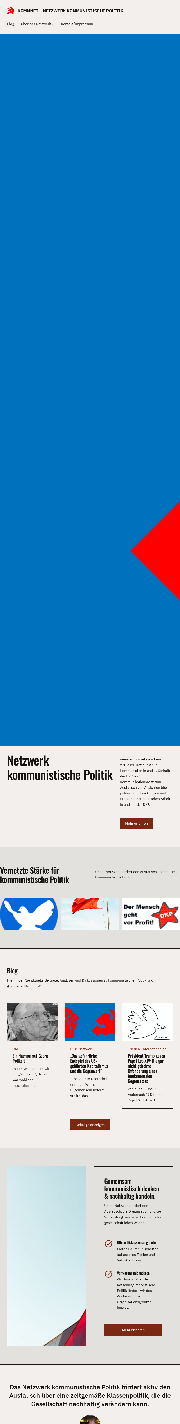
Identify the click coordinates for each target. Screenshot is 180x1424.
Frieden (134, 1049)
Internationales (154, 1049)
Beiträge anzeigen (90, 1124)
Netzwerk (85, 1049)
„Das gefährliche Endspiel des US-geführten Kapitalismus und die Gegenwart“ (89, 1063)
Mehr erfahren (136, 823)
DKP (16, 1049)
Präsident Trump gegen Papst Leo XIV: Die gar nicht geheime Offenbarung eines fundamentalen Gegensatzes (146, 1068)
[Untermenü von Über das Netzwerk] (53, 24)
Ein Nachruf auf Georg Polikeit (30, 1058)
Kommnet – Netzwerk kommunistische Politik (71, 11)
